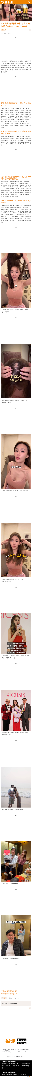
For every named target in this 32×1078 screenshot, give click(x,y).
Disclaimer (12, 1053)
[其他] (30, 30)
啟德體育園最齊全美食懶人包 (10, 1063)
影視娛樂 (3, 30)
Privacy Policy (19, 1053)
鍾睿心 (17, 998)
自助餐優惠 (15, 1074)
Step (2, 33)
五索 (10, 998)
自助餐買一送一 (6, 1074)
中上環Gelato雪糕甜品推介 (13, 1066)
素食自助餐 (23, 1074)
